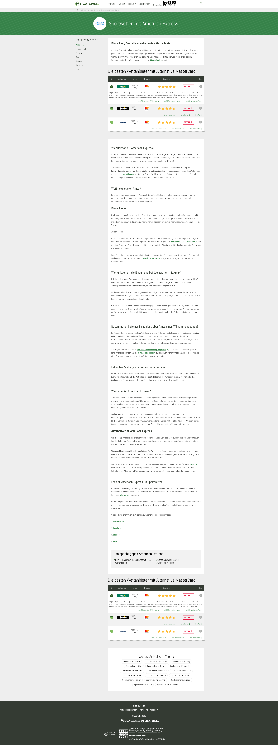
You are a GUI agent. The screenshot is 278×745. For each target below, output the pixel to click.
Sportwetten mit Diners (178, 666)
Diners (115, 535)
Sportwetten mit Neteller (131, 680)
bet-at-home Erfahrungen (159, 129)
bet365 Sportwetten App (194, 101)
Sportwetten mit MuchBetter (167, 685)
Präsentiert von (157, 5)
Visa (115, 541)
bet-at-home (128, 174)
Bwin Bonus (186, 115)
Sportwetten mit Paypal (131, 661)
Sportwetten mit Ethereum (180, 680)
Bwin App (199, 115)
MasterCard (155, 60)
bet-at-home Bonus (179, 129)
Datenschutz (143, 710)
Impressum (153, 710)
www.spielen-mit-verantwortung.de (149, 732)
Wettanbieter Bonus (146, 353)
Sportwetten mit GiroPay (132, 675)
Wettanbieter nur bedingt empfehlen (151, 349)
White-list (162, 739)
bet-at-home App (196, 129)
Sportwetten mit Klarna (155, 666)
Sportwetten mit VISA (182, 671)
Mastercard (117, 521)
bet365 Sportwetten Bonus (173, 101)
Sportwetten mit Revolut (180, 675)
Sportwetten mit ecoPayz (155, 680)
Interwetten (124, 495)
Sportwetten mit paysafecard (156, 661)
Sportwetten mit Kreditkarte (132, 671)
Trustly (192, 464)
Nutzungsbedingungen (128, 710)
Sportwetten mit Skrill (134, 666)
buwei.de (132, 732)
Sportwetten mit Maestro (156, 675)
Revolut (116, 528)
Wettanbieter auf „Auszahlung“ (183, 242)
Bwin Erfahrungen (170, 115)
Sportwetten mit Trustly (181, 661)
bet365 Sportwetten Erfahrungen (149, 101)
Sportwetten (144, 3)
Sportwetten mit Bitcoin (143, 685)
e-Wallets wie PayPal (151, 258)
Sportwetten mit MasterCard (158, 671)
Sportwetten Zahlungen (94, 10)
